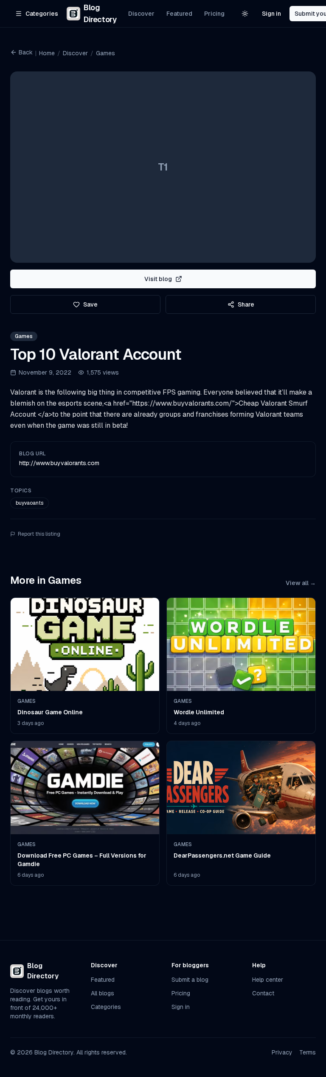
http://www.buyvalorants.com (59, 463)
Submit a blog (189, 979)
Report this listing (39, 534)
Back (26, 52)
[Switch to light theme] (244, 13)
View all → (301, 583)
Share (246, 304)
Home (47, 53)
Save (90, 304)
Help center (267, 979)
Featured (179, 13)
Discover (141, 13)
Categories (106, 1007)
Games (105, 53)
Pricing (214, 13)
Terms (307, 1052)
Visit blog (158, 279)
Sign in (271, 13)
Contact (263, 993)
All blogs (102, 993)
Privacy (282, 1052)
